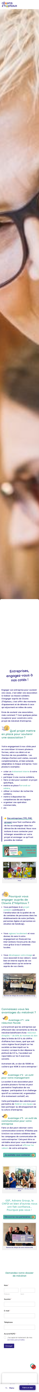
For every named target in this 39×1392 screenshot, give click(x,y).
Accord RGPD (10, 1334)
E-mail (7, 1311)
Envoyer (9, 1346)
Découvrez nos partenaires (17, 1217)
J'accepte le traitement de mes (19, 1338)
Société (7, 1299)
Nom (22, 1294)
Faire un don (27, 1388)
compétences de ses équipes (17, 799)
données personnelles (16, 1340)
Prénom (7, 1294)
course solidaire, (27, 777)
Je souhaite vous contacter (17, 1155)
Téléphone (8, 1322)
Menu (11, 1388)
